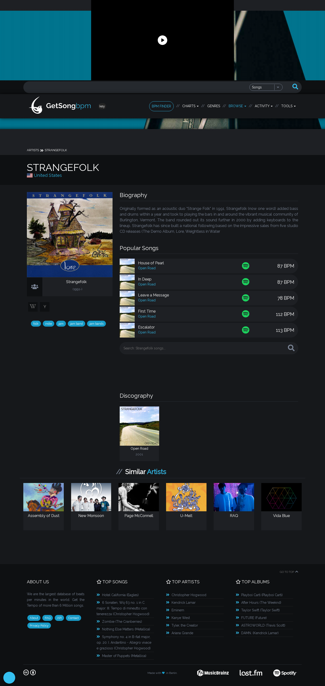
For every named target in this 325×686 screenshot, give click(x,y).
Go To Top (287, 572)
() (120, 595)
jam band (76, 323)
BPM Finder (161, 106)
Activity (262, 106)
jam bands (96, 323)
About (34, 618)
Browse (236, 106)
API (59, 618)
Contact (73, 618)
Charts (189, 106)
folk (36, 323)
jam (61, 323)
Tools (287, 106)
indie (48, 323)
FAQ (47, 618)
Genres (213, 106)
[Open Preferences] (9, 678)
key (102, 106)
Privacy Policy (39, 625)
